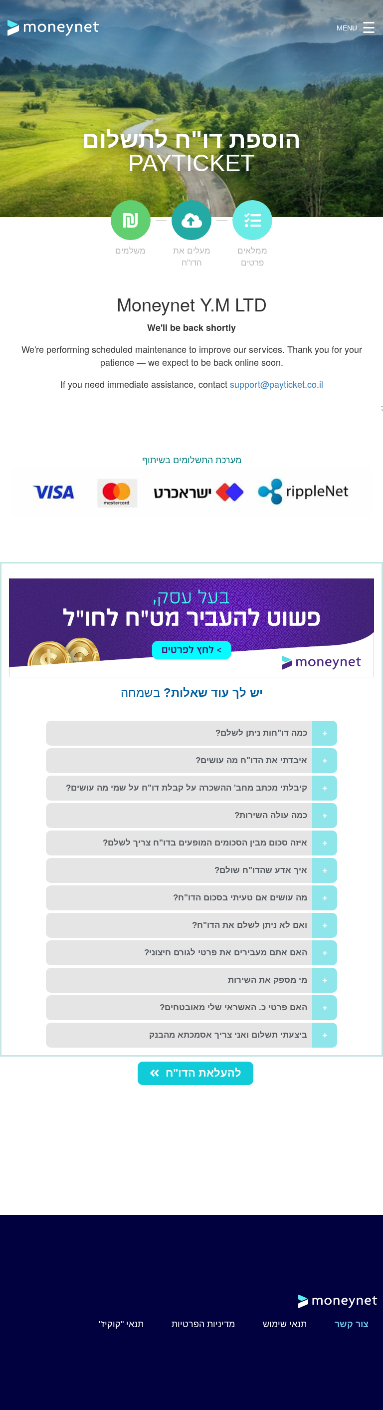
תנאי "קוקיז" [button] (121, 1324)
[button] (195, 1073)
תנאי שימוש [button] (285, 1324)
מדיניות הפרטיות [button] (203, 1324)
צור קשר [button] (352, 1324)
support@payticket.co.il (276, 383)
